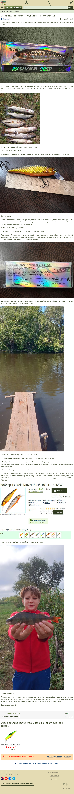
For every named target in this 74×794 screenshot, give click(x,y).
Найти (70, 7)
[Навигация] (2, 7)
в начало (70, 717)
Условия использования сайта (9, 774)
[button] (2, 778)
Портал (18, 7)
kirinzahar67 (6, 19)
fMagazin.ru (2, 11)
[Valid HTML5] (64, 784)
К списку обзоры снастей (25, 763)
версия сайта (69, 788)
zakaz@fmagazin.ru (55, 772)
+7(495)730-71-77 (54, 776)
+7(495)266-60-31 (54, 779)
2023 (11, 11)
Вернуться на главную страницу (48, 763)
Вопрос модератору (11, 716)
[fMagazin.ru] (3, 2)
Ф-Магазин (11, 772)
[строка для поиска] (45, 7)
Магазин (9, 7)
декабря (17, 11)
